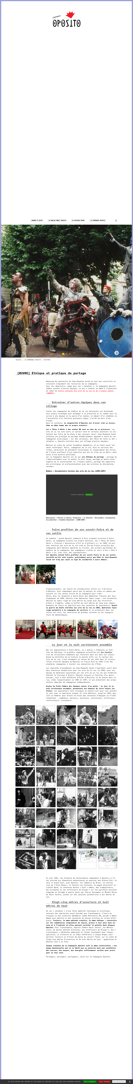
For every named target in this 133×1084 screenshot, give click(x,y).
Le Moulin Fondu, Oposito (57, 220)
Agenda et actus (37, 220)
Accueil (18, 360)
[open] (116, 220)
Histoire (47, 360)
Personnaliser (119, 1081)
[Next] (116, 353)
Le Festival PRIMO (78, 220)
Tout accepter (90, 1081)
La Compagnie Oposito (97, 220)
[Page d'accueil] (67, 19)
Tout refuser (104, 1081)
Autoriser (89, 494)
